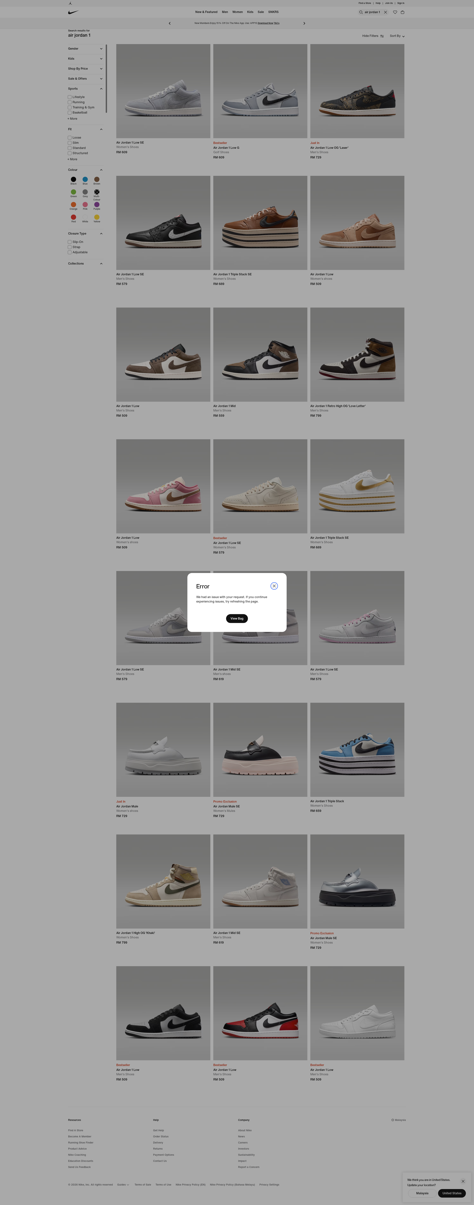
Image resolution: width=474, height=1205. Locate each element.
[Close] (274, 586)
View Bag (237, 618)
